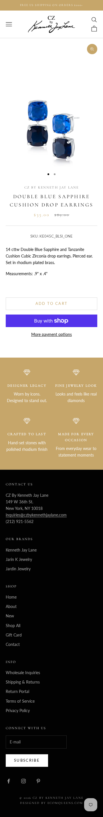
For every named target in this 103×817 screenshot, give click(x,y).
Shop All (13, 625)
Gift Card (14, 634)
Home (11, 597)
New (10, 615)
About (11, 606)
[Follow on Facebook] (8, 781)
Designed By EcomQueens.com (51, 803)
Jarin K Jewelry (19, 559)
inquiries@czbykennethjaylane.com (36, 514)
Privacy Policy (18, 710)
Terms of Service (20, 701)
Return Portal (17, 691)
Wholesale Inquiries (23, 672)
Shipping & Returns (23, 682)
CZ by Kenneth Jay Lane (51, 187)
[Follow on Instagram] (23, 781)
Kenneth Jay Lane (21, 550)
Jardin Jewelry (18, 568)
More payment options (51, 334)
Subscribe (27, 760)
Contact (13, 644)
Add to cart (51, 303)
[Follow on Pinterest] (38, 781)
